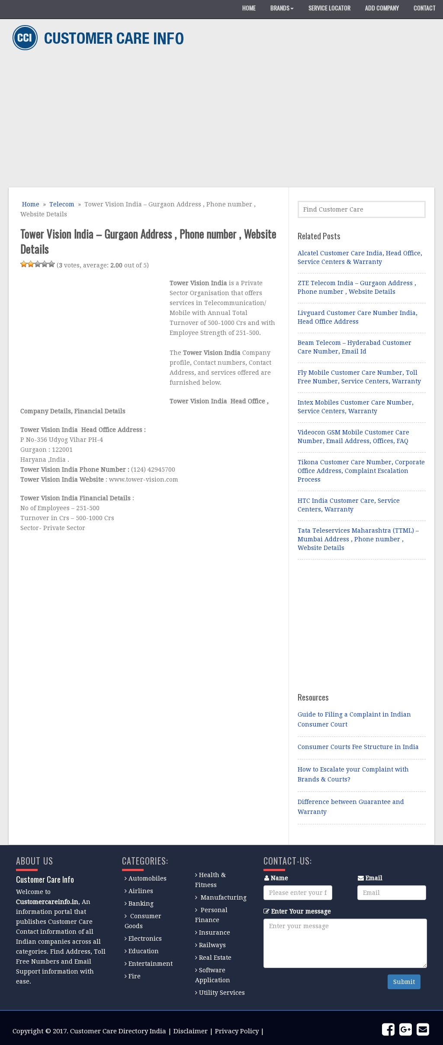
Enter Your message (301, 911)
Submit (404, 981)
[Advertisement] (218, 120)
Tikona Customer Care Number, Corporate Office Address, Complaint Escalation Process (361, 471)
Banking (141, 903)
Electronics (145, 938)
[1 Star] (23, 263)
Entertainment (150, 963)
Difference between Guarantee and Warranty (351, 806)
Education (143, 951)
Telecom (61, 204)
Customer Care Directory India (118, 1031)
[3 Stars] (37, 263)
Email (374, 878)
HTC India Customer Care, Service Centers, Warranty (349, 505)
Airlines (140, 890)
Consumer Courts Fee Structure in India (358, 746)
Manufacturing (224, 897)
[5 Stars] (51, 263)
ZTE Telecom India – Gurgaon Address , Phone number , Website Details (357, 287)
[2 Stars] (30, 263)
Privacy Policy (237, 1031)
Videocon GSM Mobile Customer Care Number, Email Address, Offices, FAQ (353, 436)
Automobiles (147, 878)
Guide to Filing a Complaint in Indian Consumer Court (354, 719)
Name (279, 878)
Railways (212, 945)
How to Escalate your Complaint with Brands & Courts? (353, 774)
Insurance (214, 932)
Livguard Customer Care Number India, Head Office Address (357, 317)
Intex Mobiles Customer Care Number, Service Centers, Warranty (356, 407)
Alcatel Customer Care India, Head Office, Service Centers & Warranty (360, 257)
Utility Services (222, 992)
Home (29, 204)
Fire (134, 976)
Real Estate (215, 957)
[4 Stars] (44, 263)
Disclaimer (190, 1031)
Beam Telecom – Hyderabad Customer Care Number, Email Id (354, 347)
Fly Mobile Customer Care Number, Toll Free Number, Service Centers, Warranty (359, 377)
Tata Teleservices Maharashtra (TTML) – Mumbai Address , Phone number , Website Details (358, 539)
